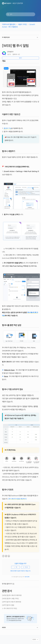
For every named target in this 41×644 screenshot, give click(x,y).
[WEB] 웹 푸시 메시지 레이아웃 (12, 595)
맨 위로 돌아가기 (7, 584)
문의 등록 (27, 576)
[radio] (15, 567)
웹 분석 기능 (7, 128)
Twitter (6, 556)
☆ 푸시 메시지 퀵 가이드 (9, 608)
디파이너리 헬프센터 (8, 24)
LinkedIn (9, 556)
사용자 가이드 (22, 24)
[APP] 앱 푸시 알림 (8, 605)
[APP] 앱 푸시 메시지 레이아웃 (11, 602)
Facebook (3, 556)
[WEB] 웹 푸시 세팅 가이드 (10, 598)
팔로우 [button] (20, 58)
